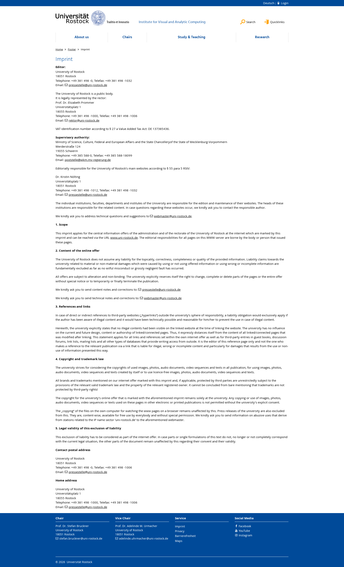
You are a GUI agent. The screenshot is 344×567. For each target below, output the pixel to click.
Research (262, 37)
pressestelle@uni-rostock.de (88, 85)
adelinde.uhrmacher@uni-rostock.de (143, 538)
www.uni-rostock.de (124, 238)
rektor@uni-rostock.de (84, 120)
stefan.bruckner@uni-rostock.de (80, 538)
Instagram (245, 535)
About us (81, 37)
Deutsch (269, 3)
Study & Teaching (191, 37)
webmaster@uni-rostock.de (173, 216)
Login (284, 3)
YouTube (244, 531)
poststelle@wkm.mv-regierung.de (88, 160)
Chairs (127, 37)
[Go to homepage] (92, 18)
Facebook (245, 526)
